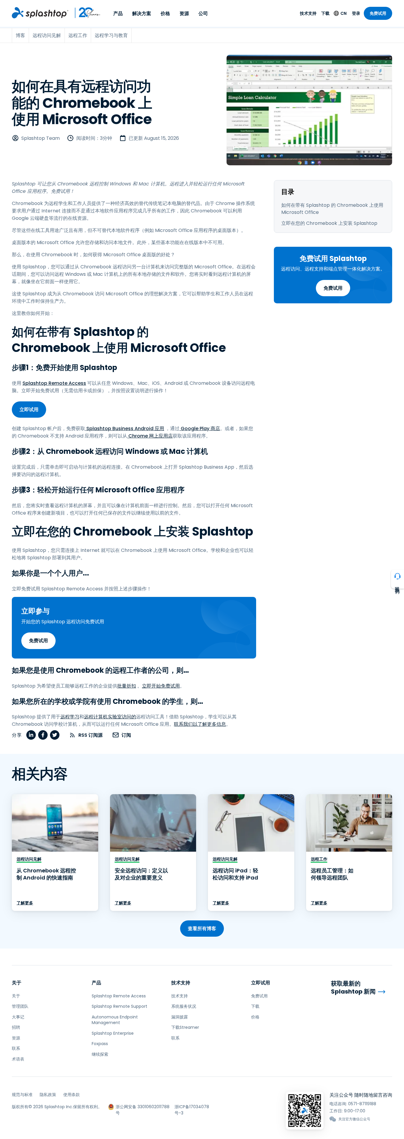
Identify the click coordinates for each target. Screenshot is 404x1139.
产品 (118, 13)
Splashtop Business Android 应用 (124, 428)
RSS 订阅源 (90, 735)
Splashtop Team (40, 138)
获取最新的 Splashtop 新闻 (353, 987)
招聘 (16, 1027)
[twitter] (54, 735)
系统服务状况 (183, 1006)
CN (343, 13)
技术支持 (308, 13)
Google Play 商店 (200, 428)
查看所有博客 (202, 928)
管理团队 (20, 1006)
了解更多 (25, 903)
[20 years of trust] (84, 12)
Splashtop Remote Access (54, 383)
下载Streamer (185, 1027)
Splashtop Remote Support (119, 1006)
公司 (203, 13)
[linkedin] (31, 735)
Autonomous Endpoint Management (115, 1020)
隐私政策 (48, 1095)
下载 (325, 13)
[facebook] (43, 735)
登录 (356, 13)
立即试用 (29, 409)
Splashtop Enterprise (113, 1033)
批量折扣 (126, 686)
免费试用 (378, 13)
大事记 (18, 1017)
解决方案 (141, 13)
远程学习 (69, 716)
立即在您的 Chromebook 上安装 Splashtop (329, 223)
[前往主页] (40, 12)
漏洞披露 (179, 1017)
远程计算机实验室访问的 (110, 716)
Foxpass (100, 1044)
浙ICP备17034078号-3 (191, 1107)
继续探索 (100, 1054)
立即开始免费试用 (161, 686)
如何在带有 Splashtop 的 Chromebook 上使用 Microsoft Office (332, 209)
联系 (16, 1048)
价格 (165, 13)
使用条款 (71, 1095)
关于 (16, 982)
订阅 (126, 735)
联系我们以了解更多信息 (200, 724)
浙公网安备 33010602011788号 (142, 1107)
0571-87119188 (362, 1104)
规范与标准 (22, 1095)
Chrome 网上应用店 (150, 435)
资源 (184, 13)
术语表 (18, 1059)
